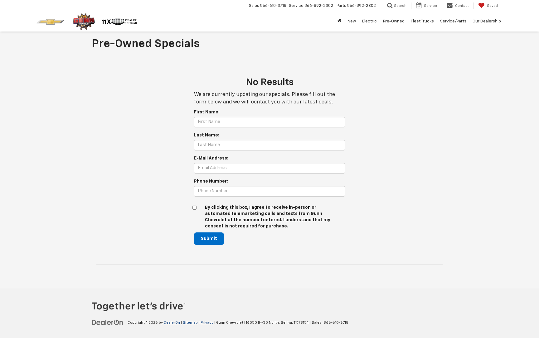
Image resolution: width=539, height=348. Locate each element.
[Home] (339, 21)
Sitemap (190, 323)
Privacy (207, 323)
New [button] (351, 21)
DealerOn (172, 323)
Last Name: (206, 135)
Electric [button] (369, 21)
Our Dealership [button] (487, 21)
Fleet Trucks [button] (422, 21)
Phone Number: (211, 181)
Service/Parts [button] (453, 21)
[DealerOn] (108, 322)
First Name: (207, 112)
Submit (209, 238)
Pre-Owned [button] (394, 21)
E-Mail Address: (211, 158)
